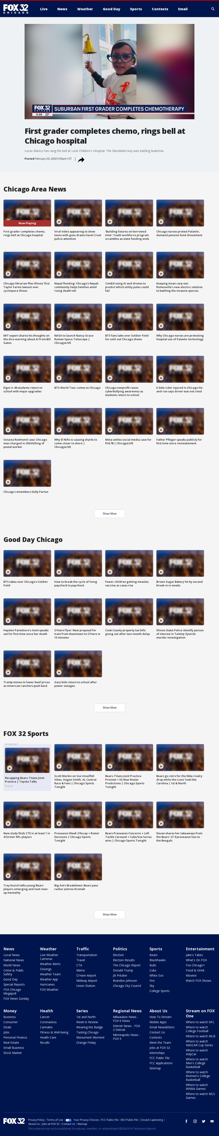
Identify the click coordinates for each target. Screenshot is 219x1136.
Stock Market (12, 1053)
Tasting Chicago (87, 1032)
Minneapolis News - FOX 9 (126, 1037)
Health (46, 1010)
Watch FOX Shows (198, 981)
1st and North (86, 1017)
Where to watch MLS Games (200, 1096)
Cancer (45, 1017)
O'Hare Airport (86, 975)
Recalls (45, 1042)
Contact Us (157, 1032)
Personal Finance (15, 1037)
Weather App (49, 979)
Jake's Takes (194, 955)
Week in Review (87, 1022)
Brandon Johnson (125, 981)
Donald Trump (123, 970)
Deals (7, 1027)
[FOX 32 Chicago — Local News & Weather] (17, 9)
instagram (195, 1121)
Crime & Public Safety (13, 972)
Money (9, 1010)
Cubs (152, 970)
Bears (153, 955)
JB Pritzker (120, 975)
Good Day (10, 979)
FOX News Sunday (16, 998)
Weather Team (50, 974)
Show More (110, 513)
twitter (203, 1121)
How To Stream (160, 1017)
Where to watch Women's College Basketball (198, 1076)
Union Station (85, 986)
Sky (151, 986)
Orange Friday (86, 1042)
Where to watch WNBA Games (197, 1087)
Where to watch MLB (200, 1036)
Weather (48, 948)
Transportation (86, 955)
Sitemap (155, 1068)
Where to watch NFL (200, 1022)
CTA (79, 965)
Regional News (127, 1010)
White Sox (156, 975)
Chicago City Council (127, 986)
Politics (120, 948)
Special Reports (14, 984)
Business (9, 1017)
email (212, 1121)
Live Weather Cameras (49, 957)
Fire (152, 981)
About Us (158, 1010)
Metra (80, 970)
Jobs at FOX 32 (159, 1048)
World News (11, 965)
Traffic (82, 948)
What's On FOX (196, 960)
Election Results (124, 960)
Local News (11, 955)
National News (13, 960)
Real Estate (11, 1042)
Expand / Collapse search (213, 9)
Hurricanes (47, 984)
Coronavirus (48, 1022)
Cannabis (46, 1027)
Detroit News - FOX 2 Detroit (126, 1028)
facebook (186, 1121)
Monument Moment (90, 1037)
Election (118, 955)
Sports (155, 948)
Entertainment (200, 948)
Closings (46, 969)
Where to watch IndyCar (197, 1052)
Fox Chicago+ (195, 965)
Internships (157, 1053)
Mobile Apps (158, 1022)
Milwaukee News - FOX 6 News (125, 1019)
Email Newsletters (162, 1027)
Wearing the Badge (89, 1027)
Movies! (191, 975)
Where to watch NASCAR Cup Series (199, 1043)
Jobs (6, 1032)
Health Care (48, 1037)
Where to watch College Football (197, 1029)
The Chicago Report (127, 965)
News (8, 948)
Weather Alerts (50, 964)
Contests (155, 1037)
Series (82, 1010)
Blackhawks (157, 960)
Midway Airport (86, 981)
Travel (80, 960)
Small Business (13, 1048)
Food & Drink (195, 970)
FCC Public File (159, 1058)
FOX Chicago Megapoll (12, 991)
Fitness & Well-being (54, 1032)
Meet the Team (160, 1042)
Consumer (10, 1022)
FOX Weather (49, 989)
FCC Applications (161, 1063)
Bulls (152, 965)
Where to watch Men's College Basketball (197, 1063)
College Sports (159, 991)
